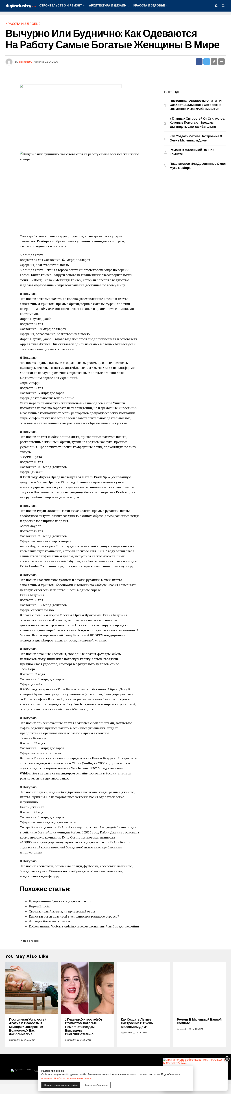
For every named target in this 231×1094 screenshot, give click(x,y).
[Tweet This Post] (206, 61)
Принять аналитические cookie (61, 1085)
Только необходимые (96, 1085)
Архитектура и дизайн (107, 6)
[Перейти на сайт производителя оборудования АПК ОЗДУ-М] (195, 1074)
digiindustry (25, 62)
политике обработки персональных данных (67, 1078)
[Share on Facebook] (199, 61)
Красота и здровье (149, 6)
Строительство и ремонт (60, 6)
